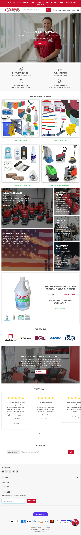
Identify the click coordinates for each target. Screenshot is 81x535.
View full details (60, 308)
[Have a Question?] (60, 71)
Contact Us (40, 43)
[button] (75, 522)
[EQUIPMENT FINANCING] (21, 71)
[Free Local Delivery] (60, 83)
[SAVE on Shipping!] (21, 83)
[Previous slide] (5, 38)
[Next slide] (76, 38)
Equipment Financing (37, 527)
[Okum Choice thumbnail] (21, 317)
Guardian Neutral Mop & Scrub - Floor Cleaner (60, 287)
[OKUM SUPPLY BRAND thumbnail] (28, 317)
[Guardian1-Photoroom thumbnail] (14, 317)
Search (48, 527)
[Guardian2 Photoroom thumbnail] (7, 317)
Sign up (31, 501)
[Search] (48, 10)
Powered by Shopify (40, 531)
